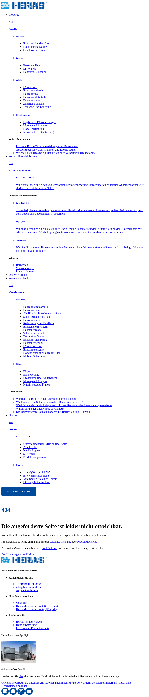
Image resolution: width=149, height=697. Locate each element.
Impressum (111, 682)
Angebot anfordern (27, 590)
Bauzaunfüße (31, 93)
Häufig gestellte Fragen (36, 384)
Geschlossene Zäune (35, 50)
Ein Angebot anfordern (36, 482)
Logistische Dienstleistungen (39, 122)
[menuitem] (82, 146)
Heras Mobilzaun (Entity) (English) (36, 609)
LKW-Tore (29, 68)
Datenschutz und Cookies (40, 682)
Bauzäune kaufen (33, 310)
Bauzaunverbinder (33, 90)
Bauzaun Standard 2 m (36, 43)
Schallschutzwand (33, 333)
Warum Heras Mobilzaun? (24, 156)
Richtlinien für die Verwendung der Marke (79, 682)
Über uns (14, 415)
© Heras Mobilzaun (13, 682)
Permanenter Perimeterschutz (32, 628)
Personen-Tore (31, 65)
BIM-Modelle (31, 374)
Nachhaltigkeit (31, 450)
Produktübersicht (87, 541)
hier (21, 676)
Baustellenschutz (33, 342)
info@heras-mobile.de (36, 475)
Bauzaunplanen (32, 100)
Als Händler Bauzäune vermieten (42, 313)
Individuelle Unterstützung (38, 132)
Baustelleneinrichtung (35, 326)
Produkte (14, 14)
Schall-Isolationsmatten (36, 316)
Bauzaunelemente (33, 349)
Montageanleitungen (35, 125)
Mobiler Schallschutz (35, 356)
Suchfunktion (49, 548)
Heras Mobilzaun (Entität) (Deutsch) (37, 606)
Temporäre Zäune (33, 336)
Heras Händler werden (29, 621)
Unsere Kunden (18, 274)
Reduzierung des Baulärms (38, 323)
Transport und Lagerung (37, 106)
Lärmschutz (30, 87)
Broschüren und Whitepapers (40, 377)
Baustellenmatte (32, 329)
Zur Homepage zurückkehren (18, 554)
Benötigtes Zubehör (34, 71)
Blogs (26, 371)
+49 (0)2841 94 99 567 (36, 472)
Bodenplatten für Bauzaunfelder (41, 352)
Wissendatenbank (19, 278)
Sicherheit (29, 453)
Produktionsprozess (34, 457)
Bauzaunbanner (32, 320)
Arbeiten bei (30, 447)
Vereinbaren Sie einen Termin (40, 478)
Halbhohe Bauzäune (35, 46)
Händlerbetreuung (33, 128)
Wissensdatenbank (60, 541)
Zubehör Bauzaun (33, 103)
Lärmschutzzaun (32, 346)
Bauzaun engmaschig (35, 306)
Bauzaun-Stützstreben (35, 97)
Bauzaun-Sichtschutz (35, 339)
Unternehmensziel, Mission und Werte (45, 443)
